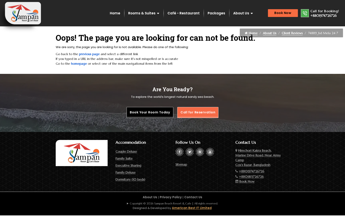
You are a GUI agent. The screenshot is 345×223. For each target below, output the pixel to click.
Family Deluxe (126, 172)
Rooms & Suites (142, 13)
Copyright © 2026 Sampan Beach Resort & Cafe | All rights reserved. (174, 203)
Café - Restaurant (184, 13)
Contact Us (193, 197)
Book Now (282, 13)
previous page (89, 54)
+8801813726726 (251, 176)
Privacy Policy (171, 197)
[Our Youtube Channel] (210, 152)
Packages (216, 13)
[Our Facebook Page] (179, 152)
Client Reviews (292, 33)
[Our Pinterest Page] (200, 152)
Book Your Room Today (150, 112)
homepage (79, 63)
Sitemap (181, 164)
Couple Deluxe (126, 151)
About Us (241, 13)
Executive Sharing (128, 165)
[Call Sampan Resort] (305, 13)
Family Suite (124, 158)
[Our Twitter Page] (190, 152)
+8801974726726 (323, 15)
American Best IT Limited (192, 208)
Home (115, 13)
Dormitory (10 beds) (130, 179)
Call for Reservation (197, 112)
